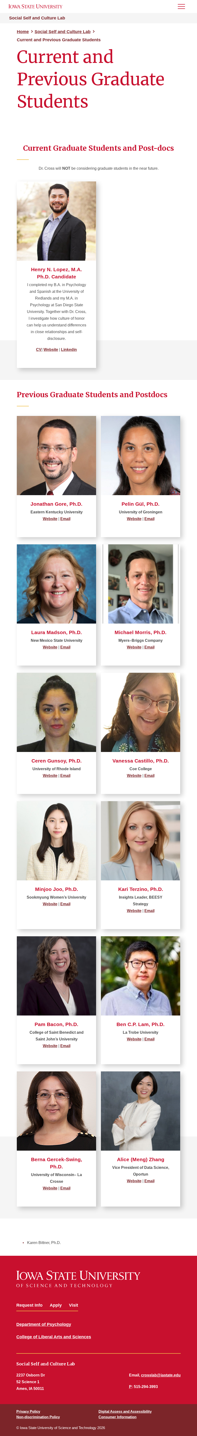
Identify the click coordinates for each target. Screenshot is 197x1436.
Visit (73, 1305)
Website (50, 350)
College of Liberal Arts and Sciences (53, 1336)
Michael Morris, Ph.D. (140, 632)
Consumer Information (117, 1417)
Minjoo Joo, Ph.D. (56, 889)
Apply (56, 1305)
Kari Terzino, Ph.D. (140, 889)
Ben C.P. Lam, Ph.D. (141, 1024)
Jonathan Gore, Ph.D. (56, 504)
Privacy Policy (28, 1411)
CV (39, 350)
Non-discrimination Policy (38, 1417)
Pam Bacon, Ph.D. (56, 1024)
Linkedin (69, 350)
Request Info (29, 1305)
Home (23, 31)
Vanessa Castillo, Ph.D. (140, 760)
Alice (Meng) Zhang (140, 1159)
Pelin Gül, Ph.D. (141, 504)
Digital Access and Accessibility (125, 1411)
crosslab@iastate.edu (161, 1375)
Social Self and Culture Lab (37, 18)
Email (65, 519)
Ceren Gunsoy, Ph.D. (56, 760)
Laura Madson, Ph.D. (56, 632)
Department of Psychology (43, 1324)
